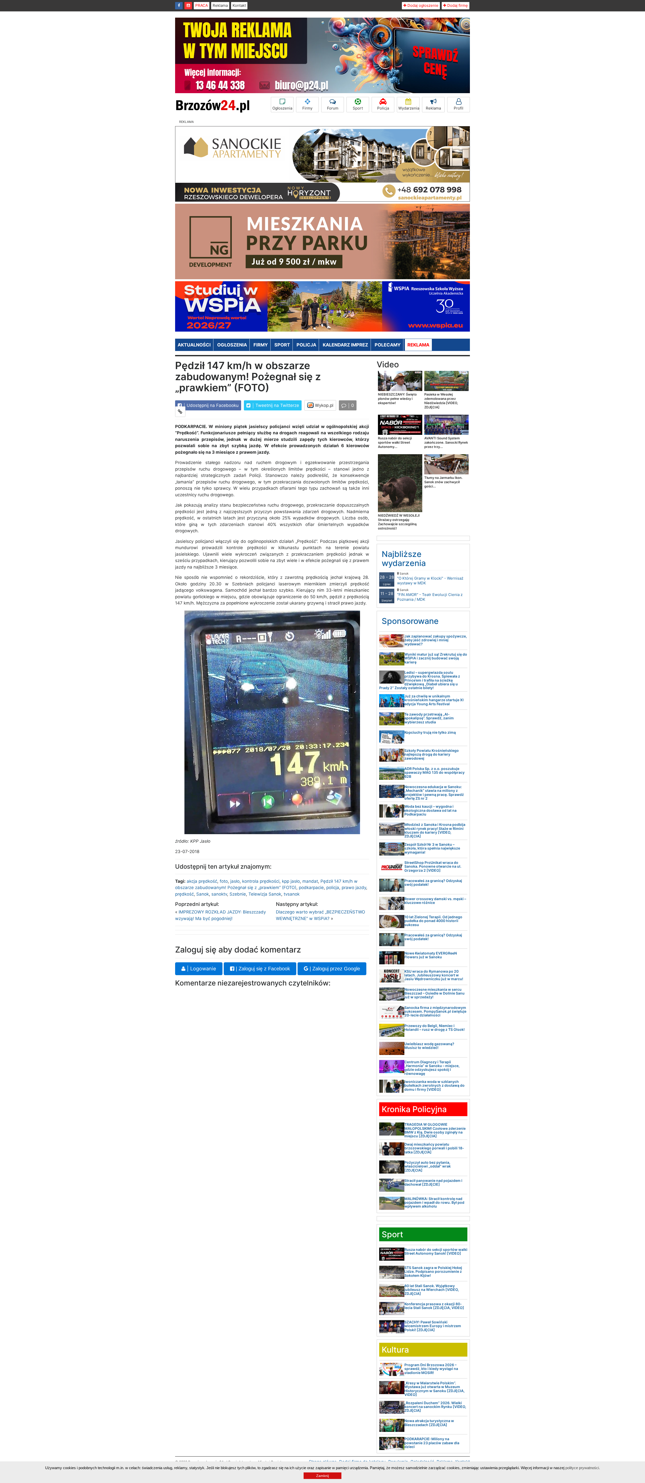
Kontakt (239, 5)
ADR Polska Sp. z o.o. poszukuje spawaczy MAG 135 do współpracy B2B (434, 772)
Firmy (307, 108)
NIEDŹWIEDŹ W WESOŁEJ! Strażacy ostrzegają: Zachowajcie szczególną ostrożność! (399, 521)
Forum (332, 108)
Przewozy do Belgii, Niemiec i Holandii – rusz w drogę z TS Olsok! (434, 1027)
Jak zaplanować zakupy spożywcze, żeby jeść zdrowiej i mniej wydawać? (435, 640)
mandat (310, 881)
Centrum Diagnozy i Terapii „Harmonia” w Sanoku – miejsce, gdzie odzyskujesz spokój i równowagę (432, 1068)
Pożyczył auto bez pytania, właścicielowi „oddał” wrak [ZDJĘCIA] (427, 1166)
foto (224, 881)
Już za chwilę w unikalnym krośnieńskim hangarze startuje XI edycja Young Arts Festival (434, 700)
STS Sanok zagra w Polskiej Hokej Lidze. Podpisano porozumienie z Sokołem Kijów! (433, 1271)
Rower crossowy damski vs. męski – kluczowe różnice (435, 901)
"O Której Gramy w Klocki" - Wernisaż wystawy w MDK (430, 578)
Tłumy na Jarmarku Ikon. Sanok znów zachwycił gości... (443, 482)
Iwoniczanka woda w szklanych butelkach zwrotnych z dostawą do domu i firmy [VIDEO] (434, 1085)
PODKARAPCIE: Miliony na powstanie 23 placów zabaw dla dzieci (431, 1443)
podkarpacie (311, 887)
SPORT (282, 344)
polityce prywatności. (582, 1468)
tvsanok (292, 894)
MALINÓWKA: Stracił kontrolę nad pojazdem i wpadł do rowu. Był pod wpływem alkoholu (434, 1202)
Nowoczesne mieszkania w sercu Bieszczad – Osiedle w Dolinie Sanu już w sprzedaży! (434, 993)
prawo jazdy (354, 887)
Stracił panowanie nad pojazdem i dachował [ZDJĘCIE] (433, 1182)
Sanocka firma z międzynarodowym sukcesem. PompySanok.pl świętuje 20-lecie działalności (435, 1011)
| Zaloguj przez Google (334, 968)
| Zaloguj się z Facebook (262, 968)
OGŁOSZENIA (232, 344)
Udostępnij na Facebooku (212, 405)
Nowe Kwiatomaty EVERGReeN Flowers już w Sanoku (430, 955)
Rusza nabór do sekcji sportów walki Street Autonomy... (395, 442)
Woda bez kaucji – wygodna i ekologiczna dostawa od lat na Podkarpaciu (430, 810)
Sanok (202, 894)
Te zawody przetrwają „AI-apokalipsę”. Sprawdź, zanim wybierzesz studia (429, 718)
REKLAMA (418, 344)
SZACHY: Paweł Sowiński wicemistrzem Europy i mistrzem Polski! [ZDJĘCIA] (432, 1326)
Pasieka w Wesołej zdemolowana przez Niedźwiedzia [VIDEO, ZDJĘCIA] (441, 400)
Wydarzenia (408, 108)
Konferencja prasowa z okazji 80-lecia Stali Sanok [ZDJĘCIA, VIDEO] (434, 1306)
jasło (235, 881)
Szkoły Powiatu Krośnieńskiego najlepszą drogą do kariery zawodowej (431, 754)
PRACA (201, 5)
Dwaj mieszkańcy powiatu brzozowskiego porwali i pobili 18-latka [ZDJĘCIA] (434, 1148)
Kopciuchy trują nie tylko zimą (430, 732)
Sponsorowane (410, 621)
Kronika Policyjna (414, 1109)
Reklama (220, 5)
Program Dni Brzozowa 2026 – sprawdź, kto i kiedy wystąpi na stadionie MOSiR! (431, 1369)
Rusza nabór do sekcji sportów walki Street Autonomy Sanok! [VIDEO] (435, 1251)
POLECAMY (388, 344)
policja (332, 887)
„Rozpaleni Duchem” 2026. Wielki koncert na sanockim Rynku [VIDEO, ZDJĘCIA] (435, 1407)
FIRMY (260, 344)
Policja (383, 108)
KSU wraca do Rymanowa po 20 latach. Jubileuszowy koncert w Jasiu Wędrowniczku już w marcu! (433, 975)
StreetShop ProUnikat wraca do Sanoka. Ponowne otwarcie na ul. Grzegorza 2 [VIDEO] (432, 866)
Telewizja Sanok (264, 894)
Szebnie (238, 894)
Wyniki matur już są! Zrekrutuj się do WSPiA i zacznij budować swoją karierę (435, 658)
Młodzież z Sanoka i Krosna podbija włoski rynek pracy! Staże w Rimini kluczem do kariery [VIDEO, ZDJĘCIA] (434, 830)
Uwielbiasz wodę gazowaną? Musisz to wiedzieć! (429, 1046)
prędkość (184, 894)
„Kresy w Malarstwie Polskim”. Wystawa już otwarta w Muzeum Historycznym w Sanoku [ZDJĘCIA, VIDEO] (434, 1389)
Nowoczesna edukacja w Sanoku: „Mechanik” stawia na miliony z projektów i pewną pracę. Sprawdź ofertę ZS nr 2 (434, 792)
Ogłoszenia (282, 108)
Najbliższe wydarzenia (404, 558)
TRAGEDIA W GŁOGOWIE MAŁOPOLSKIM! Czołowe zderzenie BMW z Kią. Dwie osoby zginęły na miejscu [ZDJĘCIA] (435, 1130)
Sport (358, 108)
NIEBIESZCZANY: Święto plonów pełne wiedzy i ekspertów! (397, 398)
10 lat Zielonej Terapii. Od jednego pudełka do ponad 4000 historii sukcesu (433, 921)
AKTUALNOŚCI (194, 344)
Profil (458, 108)
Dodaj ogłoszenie (422, 5)
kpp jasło (291, 881)
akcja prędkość (202, 881)
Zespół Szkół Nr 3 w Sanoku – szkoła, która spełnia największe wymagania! (432, 848)
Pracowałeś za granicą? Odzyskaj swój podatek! (433, 882)
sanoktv (219, 894)
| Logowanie (200, 969)
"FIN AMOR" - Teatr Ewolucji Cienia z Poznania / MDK (430, 595)
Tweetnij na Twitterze (276, 405)
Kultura (395, 1350)
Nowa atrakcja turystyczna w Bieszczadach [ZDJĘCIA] (429, 1423)
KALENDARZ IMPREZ (345, 344)
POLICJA (306, 344)
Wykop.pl (323, 405)
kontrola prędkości (260, 881)
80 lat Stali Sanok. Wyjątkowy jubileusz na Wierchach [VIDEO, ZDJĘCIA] (431, 1290)
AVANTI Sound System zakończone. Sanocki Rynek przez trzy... (446, 442)
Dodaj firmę (457, 5)
